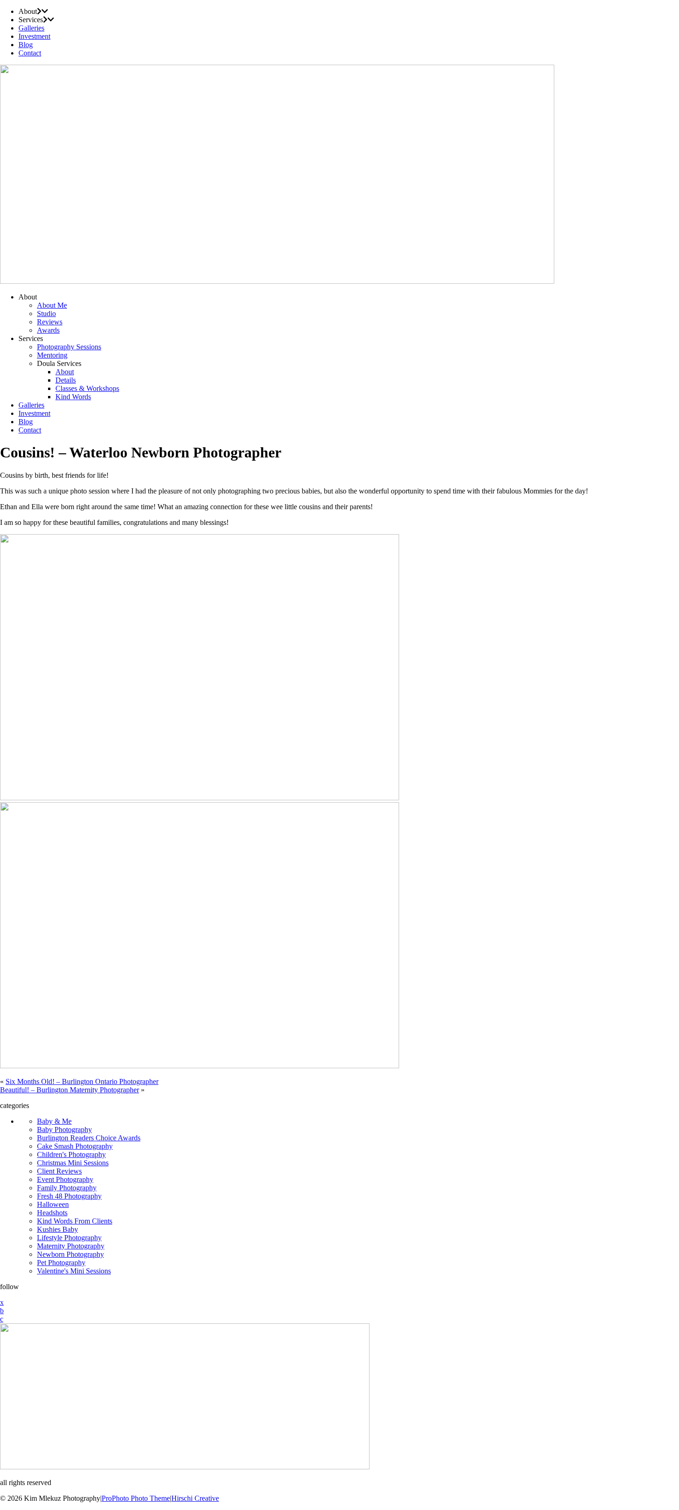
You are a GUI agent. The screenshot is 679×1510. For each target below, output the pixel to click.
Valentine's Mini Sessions (74, 1271)
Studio (46, 313)
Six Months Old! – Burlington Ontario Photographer (82, 1081)
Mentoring (52, 355)
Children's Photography (71, 1154)
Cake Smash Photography (75, 1146)
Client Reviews (59, 1171)
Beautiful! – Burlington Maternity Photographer (69, 1090)
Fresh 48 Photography (69, 1196)
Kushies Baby (57, 1229)
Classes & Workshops (87, 388)
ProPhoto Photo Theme (136, 1498)
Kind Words (73, 397)
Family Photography (67, 1188)
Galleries (31, 28)
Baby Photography (64, 1129)
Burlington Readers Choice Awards (88, 1138)
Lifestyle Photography (69, 1238)
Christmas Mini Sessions (73, 1163)
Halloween (53, 1204)
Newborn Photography (70, 1254)
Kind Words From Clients (74, 1221)
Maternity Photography (70, 1246)
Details (65, 380)
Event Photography (65, 1179)
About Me (52, 305)
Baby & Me (54, 1121)
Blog (25, 45)
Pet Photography (61, 1262)
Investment (34, 36)
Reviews (49, 322)
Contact (29, 53)
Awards (48, 330)
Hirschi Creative (195, 1498)
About (64, 372)
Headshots (52, 1213)
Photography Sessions (69, 347)
